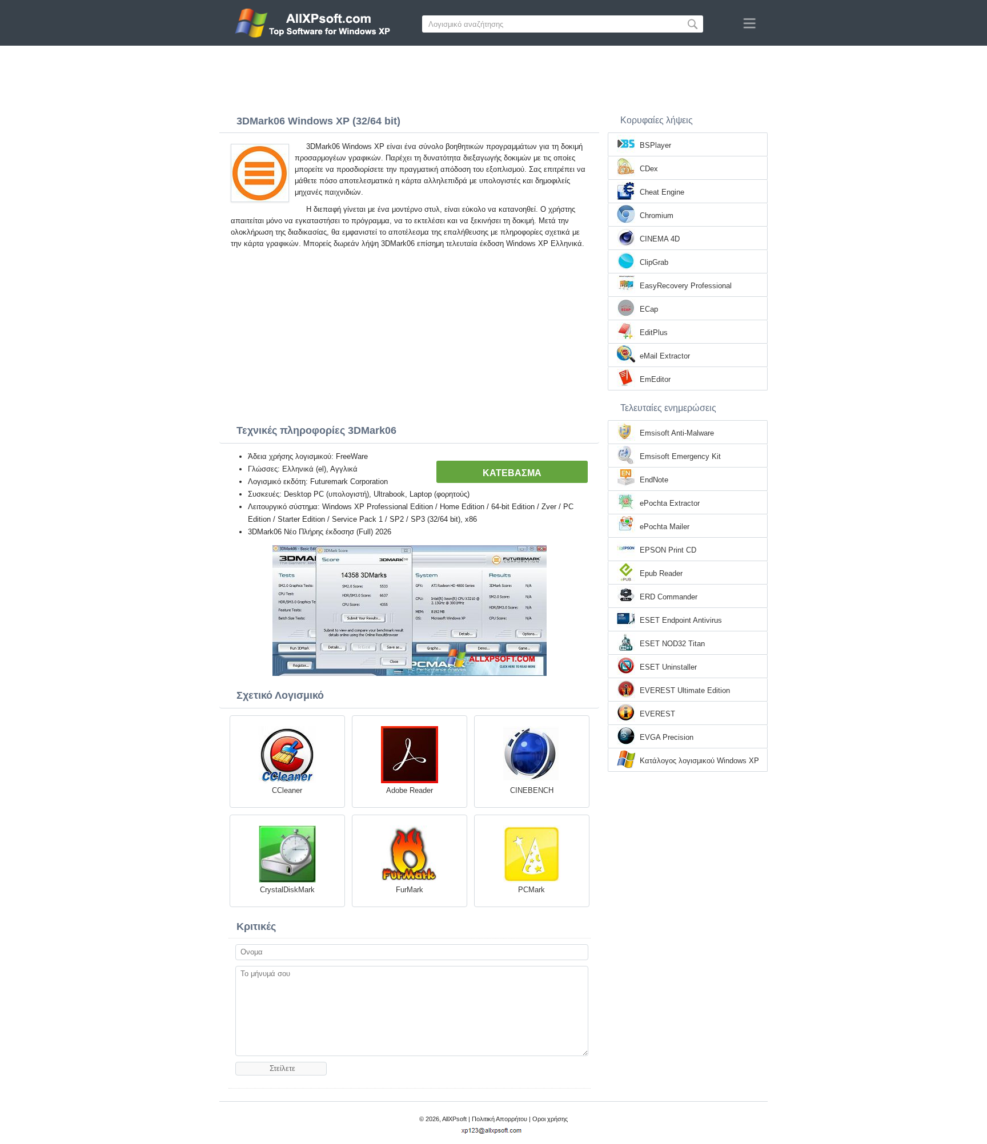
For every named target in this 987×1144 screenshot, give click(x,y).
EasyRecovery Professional (686, 285)
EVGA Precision (666, 737)
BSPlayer (655, 145)
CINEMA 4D (660, 239)
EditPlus (654, 332)
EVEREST (657, 714)
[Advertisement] (493, 77)
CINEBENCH (531, 790)
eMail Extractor (665, 356)
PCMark (531, 889)
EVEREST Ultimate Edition (685, 690)
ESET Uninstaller (668, 667)
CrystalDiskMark (287, 889)
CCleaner (287, 790)
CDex (649, 168)
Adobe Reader (409, 790)
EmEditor (655, 379)
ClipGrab (654, 262)
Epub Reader (661, 573)
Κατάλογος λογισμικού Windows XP (699, 760)
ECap (649, 309)
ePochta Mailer (664, 526)
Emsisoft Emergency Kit (680, 456)
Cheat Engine (662, 192)
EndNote (654, 480)
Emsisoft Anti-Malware (677, 433)
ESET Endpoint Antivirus (681, 620)
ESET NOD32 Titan (672, 643)
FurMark (409, 889)
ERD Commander (668, 597)
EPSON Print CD (668, 550)
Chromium (656, 215)
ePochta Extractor (670, 503)
